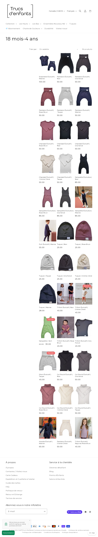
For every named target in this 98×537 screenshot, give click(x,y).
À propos (10, 468)
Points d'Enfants (56, 475)
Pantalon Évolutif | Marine (82, 111)
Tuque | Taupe (45, 276)
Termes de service (14, 498)
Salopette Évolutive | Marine (83, 212)
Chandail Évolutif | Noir (64, 145)
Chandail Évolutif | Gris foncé (82, 145)
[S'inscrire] (44, 511)
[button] (11, 23)
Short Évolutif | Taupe (45, 375)
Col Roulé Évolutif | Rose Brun (47, 409)
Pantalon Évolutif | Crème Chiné (64, 442)
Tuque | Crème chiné (83, 276)
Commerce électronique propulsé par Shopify (50, 530)
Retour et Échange (14, 494)
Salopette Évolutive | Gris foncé (65, 212)
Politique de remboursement (79, 530)
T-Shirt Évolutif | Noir (65, 307)
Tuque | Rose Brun (82, 244)
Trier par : (33, 49)
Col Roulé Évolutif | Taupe (83, 409)
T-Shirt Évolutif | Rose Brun (65, 342)
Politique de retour (14, 491)
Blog (51, 471)
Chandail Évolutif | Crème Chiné (46, 178)
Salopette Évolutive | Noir (83, 178)
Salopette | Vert (45, 341)
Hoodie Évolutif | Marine (45, 442)
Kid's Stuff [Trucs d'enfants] (24, 530)
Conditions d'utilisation (52, 532)
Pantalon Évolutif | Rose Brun (46, 111)
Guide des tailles (13, 483)
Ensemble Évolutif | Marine (47, 78)
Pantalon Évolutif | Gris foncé (82, 78)
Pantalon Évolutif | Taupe (64, 111)
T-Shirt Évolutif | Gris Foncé (83, 342)
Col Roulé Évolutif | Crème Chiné (65, 409)
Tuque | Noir (62, 244)
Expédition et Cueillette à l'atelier (20, 479)
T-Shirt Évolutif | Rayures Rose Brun (82, 442)
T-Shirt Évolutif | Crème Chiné (81, 308)
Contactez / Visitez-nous (16, 471)
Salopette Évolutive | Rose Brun (47, 212)
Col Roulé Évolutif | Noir (65, 375)
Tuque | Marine (45, 307)
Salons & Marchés (57, 479)
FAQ (7, 487)
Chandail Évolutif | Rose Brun (46, 145)
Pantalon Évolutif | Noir (64, 78)
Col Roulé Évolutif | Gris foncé (83, 375)
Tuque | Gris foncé (64, 276)
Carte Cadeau (12, 475)
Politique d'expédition (70, 532)
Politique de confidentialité (32, 532)
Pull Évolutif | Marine (47, 244)
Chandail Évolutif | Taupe (64, 178)
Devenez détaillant (57, 468)
